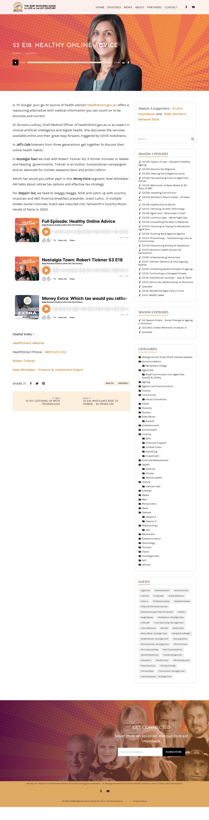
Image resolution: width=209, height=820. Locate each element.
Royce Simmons (148, 666)
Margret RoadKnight (181, 633)
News (128, 7)
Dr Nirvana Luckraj (161, 601)
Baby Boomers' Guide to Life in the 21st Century (99, 801)
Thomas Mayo (148, 671)
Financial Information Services (155, 606)
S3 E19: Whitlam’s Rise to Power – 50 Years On (164, 199)
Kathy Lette (179, 628)
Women (146, 564)
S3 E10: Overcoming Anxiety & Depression (166, 245)
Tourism (146, 547)
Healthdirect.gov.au (102, 105)
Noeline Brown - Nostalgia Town (155, 639)
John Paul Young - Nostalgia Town (169, 623)
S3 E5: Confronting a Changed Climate (164, 273)
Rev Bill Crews (162, 660)
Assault (150, 421)
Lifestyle (147, 490)
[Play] (15, 62)
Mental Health (154, 477)
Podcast (146, 512)
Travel (145, 551)
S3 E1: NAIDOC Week (153, 295)
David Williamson (176, 596)
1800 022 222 (55, 352)
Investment (152, 456)
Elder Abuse (148, 416)
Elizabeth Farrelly (182, 601)
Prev (57, 398)
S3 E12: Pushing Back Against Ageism (163, 233)
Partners (154, 7)
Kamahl (164, 628)
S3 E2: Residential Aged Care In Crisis (163, 290)
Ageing (146, 382)
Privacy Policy (140, 801)
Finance (146, 434)
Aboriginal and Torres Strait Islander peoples (167, 357)
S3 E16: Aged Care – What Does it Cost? (164, 213)
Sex (148, 529)
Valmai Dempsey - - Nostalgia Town (156, 676)
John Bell (145, 623)
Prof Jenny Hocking (150, 650)
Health (17, 53)
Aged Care (147, 370)
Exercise (150, 468)
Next (86, 398)
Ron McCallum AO (182, 660)
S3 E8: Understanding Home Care (161, 257)
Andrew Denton (162, 590)
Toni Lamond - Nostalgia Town (172, 671)
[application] (72, 62)
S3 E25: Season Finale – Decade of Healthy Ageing (164, 163)
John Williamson (149, 628)
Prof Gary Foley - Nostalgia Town (155, 644)
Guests (182, 612)
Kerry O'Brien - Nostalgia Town (154, 633)
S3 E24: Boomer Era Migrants (158, 169)
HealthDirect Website (28, 343)
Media (145, 495)
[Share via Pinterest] (43, 383)
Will (144, 560)
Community (149, 394)
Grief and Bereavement (155, 460)
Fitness (150, 473)
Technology (148, 543)
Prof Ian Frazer (181, 644)
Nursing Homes (180, 639)
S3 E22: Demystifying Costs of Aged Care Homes (163, 179)
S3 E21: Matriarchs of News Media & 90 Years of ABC (162, 187)
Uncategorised (150, 556)
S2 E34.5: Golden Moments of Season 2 (164, 327)
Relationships (150, 525)
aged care (146, 590)
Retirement (148, 534)
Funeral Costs (154, 447)
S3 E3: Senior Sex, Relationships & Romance (167, 282)
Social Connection (156, 399)
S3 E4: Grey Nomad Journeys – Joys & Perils (167, 277)
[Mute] (123, 62)
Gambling (151, 451)
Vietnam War (153, 486)
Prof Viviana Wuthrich (173, 650)
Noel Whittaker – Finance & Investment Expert (48, 370)
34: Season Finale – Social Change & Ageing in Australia (165, 322)
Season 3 (31, 53)
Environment (149, 429)
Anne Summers (181, 590)
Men (144, 499)
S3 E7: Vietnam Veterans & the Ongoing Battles (163, 263)
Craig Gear (159, 596)
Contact (170, 7)
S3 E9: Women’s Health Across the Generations (159, 251)
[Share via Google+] (50, 384)
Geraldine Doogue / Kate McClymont (157, 612)
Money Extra (149, 503)
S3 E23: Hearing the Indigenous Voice (163, 173)
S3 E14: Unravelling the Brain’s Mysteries (165, 221)
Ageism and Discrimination (157, 386)
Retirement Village (156, 365)
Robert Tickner (24, 361)
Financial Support (156, 442)
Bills (148, 438)
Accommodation (151, 361)
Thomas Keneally (168, 666)
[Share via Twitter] (37, 383)
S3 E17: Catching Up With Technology (163, 208)
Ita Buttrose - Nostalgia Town (171, 617)
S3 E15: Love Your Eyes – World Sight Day (164, 217)
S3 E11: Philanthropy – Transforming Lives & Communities (165, 240)
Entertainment (150, 425)
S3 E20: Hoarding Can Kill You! (159, 192)
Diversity (147, 408)
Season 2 (151, 516)
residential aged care (173, 655)
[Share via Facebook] (30, 383)
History (146, 482)
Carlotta (145, 596)
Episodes (114, 7)
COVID (145, 403)
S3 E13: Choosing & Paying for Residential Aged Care (164, 228)
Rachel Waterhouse (150, 655)
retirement (146, 660)
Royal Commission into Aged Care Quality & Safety (163, 376)
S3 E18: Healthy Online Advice (158, 204)
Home (100, 7)
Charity (146, 390)
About (139, 7)
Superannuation (151, 538)
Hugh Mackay (147, 617)
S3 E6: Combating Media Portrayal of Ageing (167, 269)
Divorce (146, 412)
